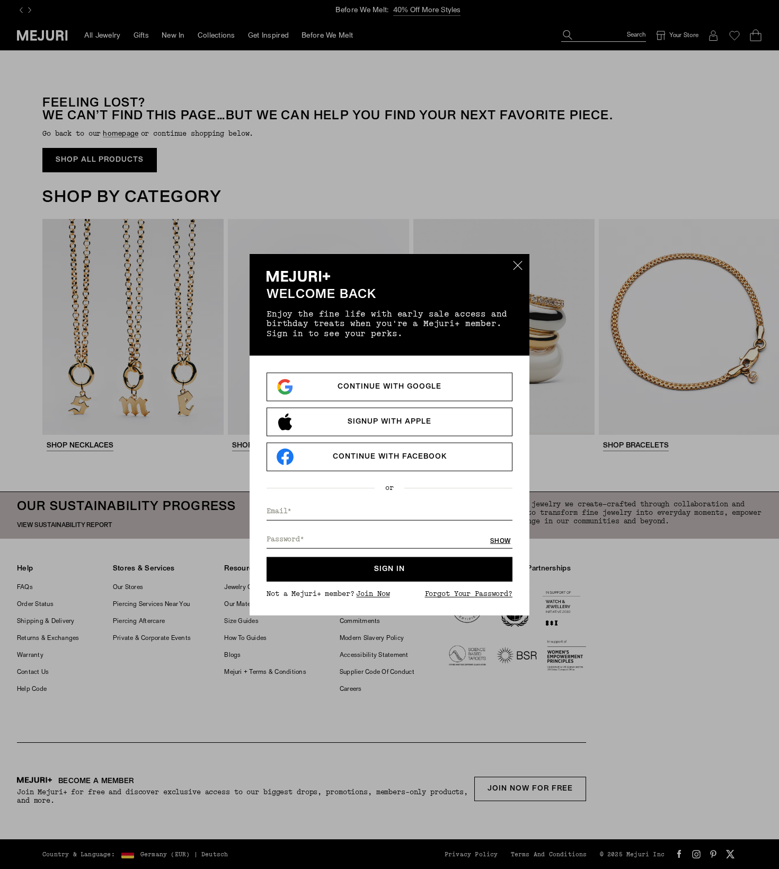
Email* (279, 511)
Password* (285, 539)
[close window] (517, 265)
